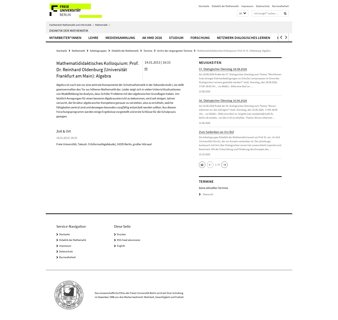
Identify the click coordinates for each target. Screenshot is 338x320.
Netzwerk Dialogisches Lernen (243, 37)
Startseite (204, 6)
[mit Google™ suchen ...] (285, 13)
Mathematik (102, 25)
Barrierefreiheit (280, 6)
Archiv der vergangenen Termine (174, 50)
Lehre (93, 37)
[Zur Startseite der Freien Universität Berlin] (75, 11)
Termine (147, 50)
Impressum (247, 6)
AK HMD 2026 (152, 37)
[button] (242, 13)
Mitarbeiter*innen (65, 37)
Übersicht (208, 194)
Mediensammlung (120, 37)
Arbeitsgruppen (98, 50)
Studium (176, 37)
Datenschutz (263, 6)
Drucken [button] (121, 234)
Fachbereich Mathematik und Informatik (71, 25)
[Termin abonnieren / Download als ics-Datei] (165, 69)
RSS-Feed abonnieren (128, 240)
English (121, 245)
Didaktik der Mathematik (225, 6)
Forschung (200, 37)
